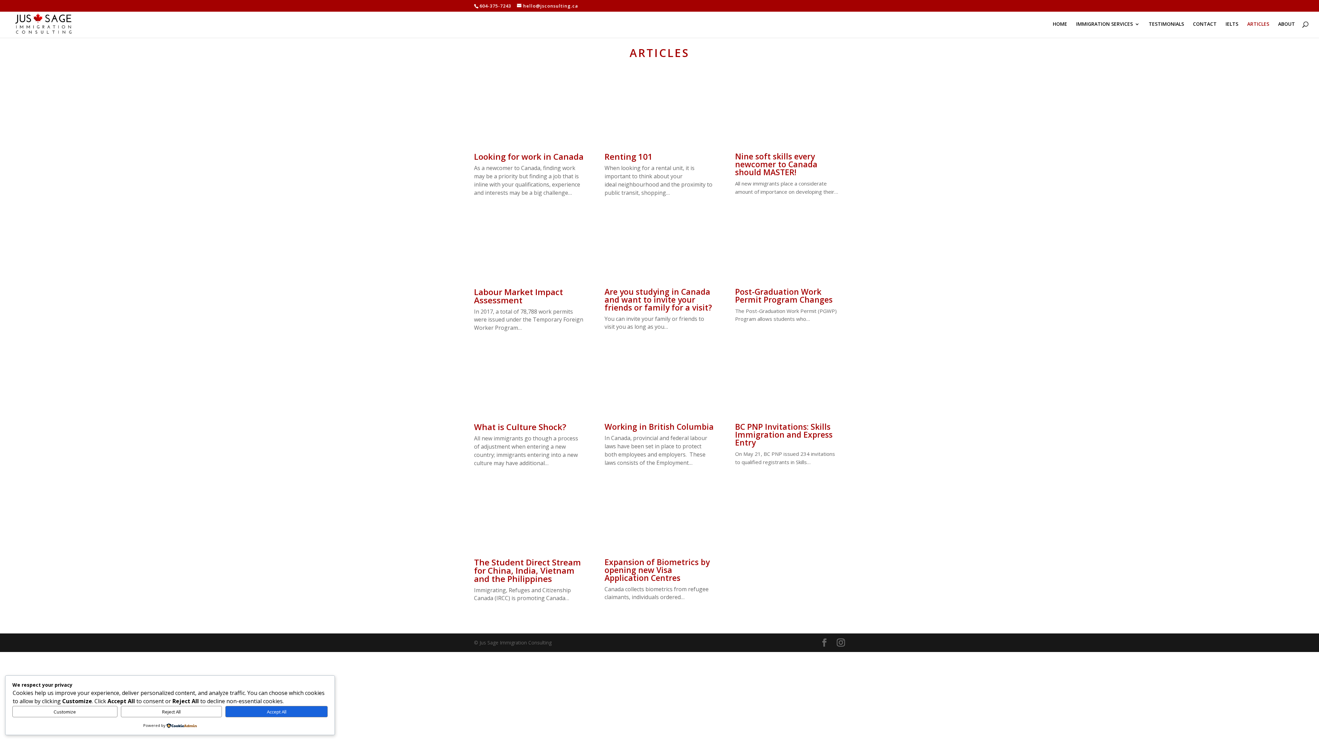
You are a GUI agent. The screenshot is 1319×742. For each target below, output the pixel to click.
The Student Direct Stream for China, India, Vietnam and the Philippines (527, 570)
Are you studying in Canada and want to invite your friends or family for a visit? (658, 299)
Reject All (171, 712)
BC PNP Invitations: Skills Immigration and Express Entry (784, 434)
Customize (65, 712)
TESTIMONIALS (1166, 24)
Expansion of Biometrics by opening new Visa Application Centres (657, 569)
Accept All (276, 712)
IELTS (1232, 24)
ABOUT (1286, 24)
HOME (1060, 24)
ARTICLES (1258, 24)
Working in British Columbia (659, 426)
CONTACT (1205, 24)
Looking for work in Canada (529, 156)
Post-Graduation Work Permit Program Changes (784, 295)
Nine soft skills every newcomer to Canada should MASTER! (776, 164)
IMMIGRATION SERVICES (1104, 24)
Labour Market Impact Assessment (518, 296)
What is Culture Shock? (520, 426)
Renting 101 (629, 156)
